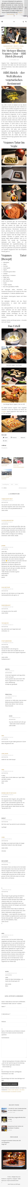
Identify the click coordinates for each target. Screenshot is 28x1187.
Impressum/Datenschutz (12, 1180)
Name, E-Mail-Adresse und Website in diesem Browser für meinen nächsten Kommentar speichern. (13, 1032)
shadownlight (6, 605)
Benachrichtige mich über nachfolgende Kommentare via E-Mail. (11, 1072)
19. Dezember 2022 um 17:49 (11, 973)
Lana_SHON (4, 753)
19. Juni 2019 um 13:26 (5, 862)
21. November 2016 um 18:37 (7, 794)
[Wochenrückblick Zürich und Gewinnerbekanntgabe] (18, 460)
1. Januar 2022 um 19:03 (6, 889)
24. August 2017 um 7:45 (6, 819)
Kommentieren (5, 1037)
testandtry (5, 623)
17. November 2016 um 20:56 (7, 642)
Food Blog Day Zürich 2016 (5, 464)
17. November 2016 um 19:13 (7, 624)
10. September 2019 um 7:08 (14, 717)
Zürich (16, 484)
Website (3, 1021)
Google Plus (9, 1178)
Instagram (15, 1178)
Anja (2, 769)
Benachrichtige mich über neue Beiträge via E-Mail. (13, 1079)
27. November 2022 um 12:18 (7, 935)
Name (3, 1006)
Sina (2, 735)
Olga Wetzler (5, 587)
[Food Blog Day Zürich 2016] (6, 460)
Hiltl (12, 484)
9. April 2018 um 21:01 (9, 670)
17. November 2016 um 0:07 (7, 522)
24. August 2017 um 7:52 (6, 838)
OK (16, 14)
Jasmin (3, 545)
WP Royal (18, 1184)
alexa (5, 488)
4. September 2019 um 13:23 (11, 696)
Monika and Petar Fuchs (8, 793)
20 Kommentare (23, 488)
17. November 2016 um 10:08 (7, 547)
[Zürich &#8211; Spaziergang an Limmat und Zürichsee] (6, 472)
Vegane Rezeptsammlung (14, 48)
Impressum (4, 1180)
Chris (3, 837)
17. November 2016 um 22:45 (7, 737)
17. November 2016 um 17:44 (7, 606)
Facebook (3, 1178)
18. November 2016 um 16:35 (7, 755)
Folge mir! (3, 1144)
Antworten (4, 502)
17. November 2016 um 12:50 (7, 589)
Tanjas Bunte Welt (7, 499)
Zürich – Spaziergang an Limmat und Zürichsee (6, 477)
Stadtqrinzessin (6, 641)
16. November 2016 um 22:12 (7, 500)
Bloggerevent (8, 46)
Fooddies (4, 411)
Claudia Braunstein (7, 520)
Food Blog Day (5, 484)
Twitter (19, 1178)
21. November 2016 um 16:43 (7, 771)
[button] (10, 1163)
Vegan (21, 46)
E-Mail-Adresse (5, 1014)
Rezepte (16, 46)
